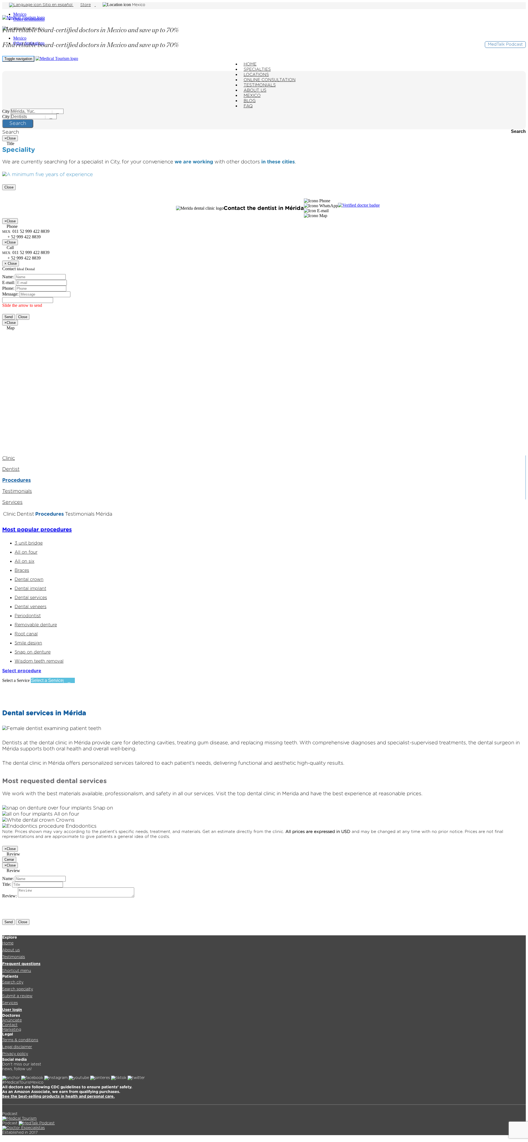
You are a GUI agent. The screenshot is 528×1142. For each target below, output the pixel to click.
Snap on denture (33, 652)
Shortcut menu (16, 971)
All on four (26, 552)
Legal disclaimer (17, 1047)
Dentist (11, 469)
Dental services (31, 597)
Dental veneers (30, 607)
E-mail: (8, 282)
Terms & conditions (20, 1040)
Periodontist (28, 616)
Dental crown (29, 579)
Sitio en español (57, 5)
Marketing (11, 1030)
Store (85, 5)
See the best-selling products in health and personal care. (58, 1097)
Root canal (26, 634)
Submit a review (17, 996)
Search (17, 123)
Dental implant (30, 588)
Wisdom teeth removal (39, 661)
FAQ (248, 106)
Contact (10, 1025)
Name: (8, 276)
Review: (9, 896)
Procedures (16, 480)
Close (8, 187)
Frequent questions (21, 964)
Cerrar (9, 859)
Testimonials (17, 491)
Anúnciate (12, 1020)
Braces (22, 570)
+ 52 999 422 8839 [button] (23, 236)
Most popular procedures (37, 529)
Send (8, 317)
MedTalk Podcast (505, 44)
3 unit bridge (29, 543)
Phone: (8, 288)
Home (7, 943)
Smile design (28, 643)
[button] (317, 200)
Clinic (8, 458)
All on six (24, 561)
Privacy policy (15, 1054)
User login (12, 1010)
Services (12, 502)
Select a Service (16, 680)
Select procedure (21, 671)
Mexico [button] (138, 5)
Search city (12, 982)
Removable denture (36, 625)
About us (11, 950)
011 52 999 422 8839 (26, 252)
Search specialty (17, 989)
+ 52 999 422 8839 (23, 258)
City (6, 111)
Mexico (19, 14)
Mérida (104, 514)
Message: (10, 294)
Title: (6, 884)
